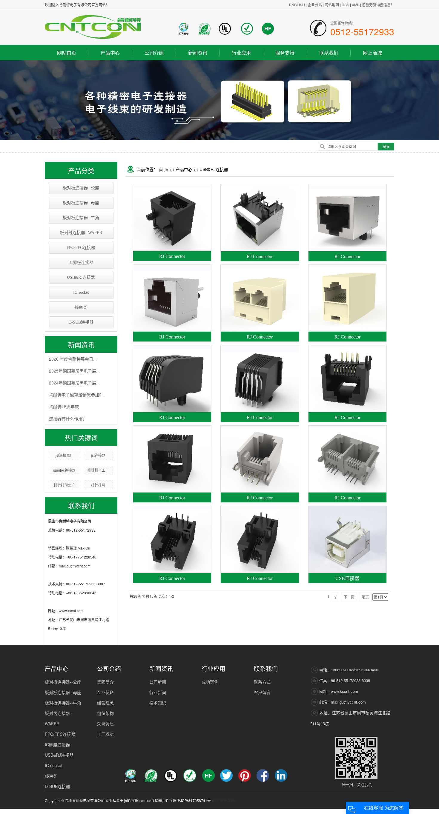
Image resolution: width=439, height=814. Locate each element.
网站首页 (66, 52)
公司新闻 (157, 682)
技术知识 (157, 703)
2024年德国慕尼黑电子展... (74, 383)
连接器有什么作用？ (68, 418)
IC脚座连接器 (80, 262)
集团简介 (105, 682)
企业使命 (105, 692)
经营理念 (105, 703)
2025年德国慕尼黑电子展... (74, 371)
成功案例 (210, 682)
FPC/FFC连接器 (81, 247)
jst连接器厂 (64, 455)
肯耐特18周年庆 (64, 407)
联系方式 (262, 682)
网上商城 (372, 52)
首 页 (163, 169)
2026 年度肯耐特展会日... (73, 359)
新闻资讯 (197, 52)
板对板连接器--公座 (81, 188)
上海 (330, 811)
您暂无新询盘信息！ (378, 4)
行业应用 (241, 52)
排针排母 (98, 484)
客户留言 (262, 692)
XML (355, 4)
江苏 (322, 811)
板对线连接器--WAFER (81, 232)
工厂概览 (105, 734)
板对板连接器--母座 (81, 203)
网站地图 (332, 4)
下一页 (349, 596)
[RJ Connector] (172, 217)
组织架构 (105, 713)
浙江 (338, 811)
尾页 (365, 596)
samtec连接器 (64, 470)
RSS (345, 4)
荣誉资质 (105, 724)
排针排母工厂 (98, 470)
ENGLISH (297, 4)
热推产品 (287, 811)
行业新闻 (157, 692)
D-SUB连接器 (80, 322)
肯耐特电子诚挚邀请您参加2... (77, 395)
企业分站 (315, 4)
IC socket (81, 292)
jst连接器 (98, 455)
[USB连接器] (347, 539)
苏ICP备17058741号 (194, 800)
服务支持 (284, 52)
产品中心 (110, 52)
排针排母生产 (64, 484)
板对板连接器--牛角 (81, 218)
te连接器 (169, 800)
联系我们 (328, 52)
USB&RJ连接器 (81, 277)
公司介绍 (154, 52)
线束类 (81, 307)
